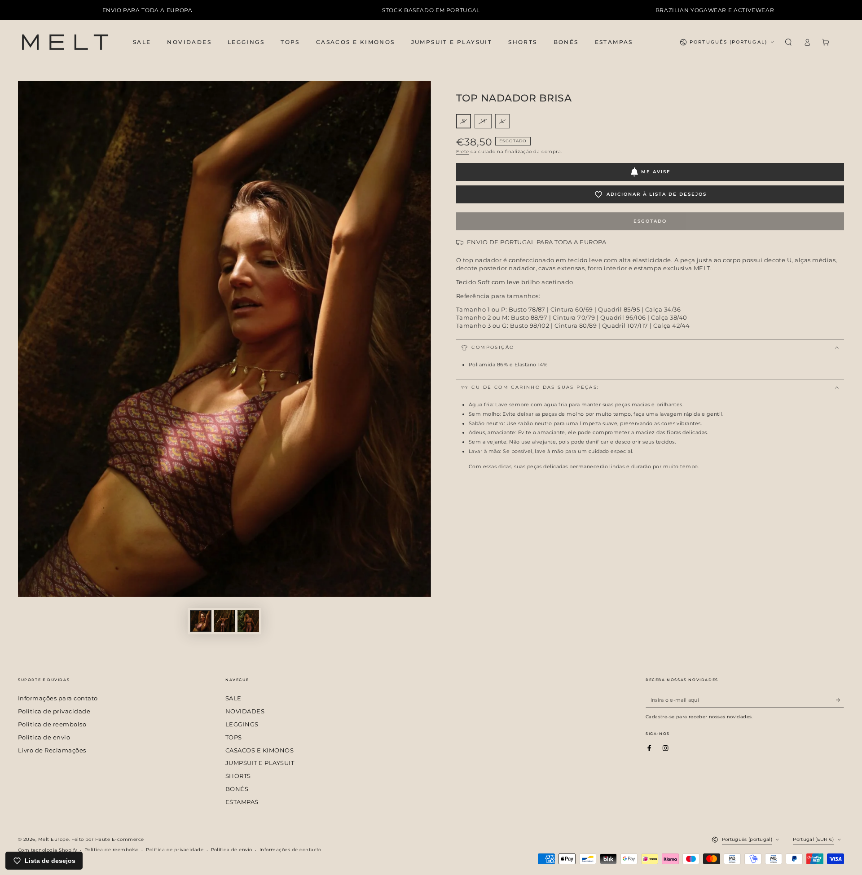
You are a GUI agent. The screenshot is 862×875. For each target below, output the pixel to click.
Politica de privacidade (54, 711)
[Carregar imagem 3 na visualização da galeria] (248, 621)
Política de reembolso (111, 849)
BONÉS (236, 789)
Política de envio (231, 849)
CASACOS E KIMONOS (259, 750)
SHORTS (238, 776)
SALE (233, 698)
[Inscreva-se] (840, 700)
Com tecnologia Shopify (47, 850)
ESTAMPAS (242, 802)
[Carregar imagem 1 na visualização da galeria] (200, 621)
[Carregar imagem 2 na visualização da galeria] (224, 621)
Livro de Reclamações (52, 750)
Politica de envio (44, 737)
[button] (788, 42)
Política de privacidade (174, 849)
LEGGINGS (242, 724)
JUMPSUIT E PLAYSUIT (259, 763)
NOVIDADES (244, 711)
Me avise (656, 172)
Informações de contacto (290, 849)
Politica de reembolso (52, 724)
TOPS (233, 737)
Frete (462, 151)
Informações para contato (58, 698)
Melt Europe (53, 839)
